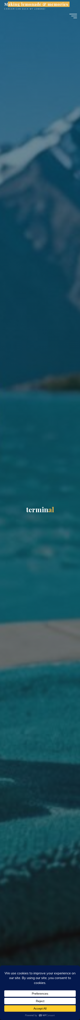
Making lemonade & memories (36, 4)
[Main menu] (73, 16)
